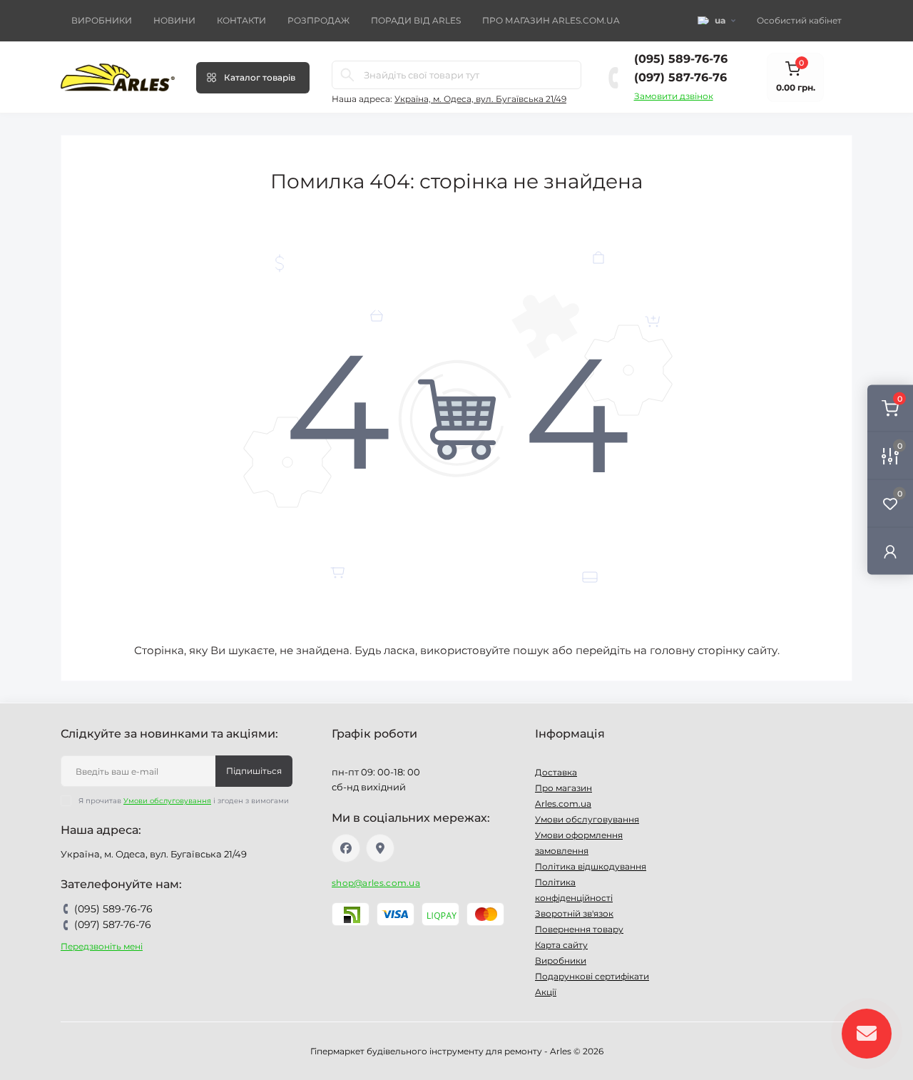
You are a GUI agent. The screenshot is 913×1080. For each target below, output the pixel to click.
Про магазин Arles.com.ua (551, 20)
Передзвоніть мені (102, 946)
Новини (174, 20)
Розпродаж (318, 20)
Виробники (101, 20)
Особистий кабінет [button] (799, 20)
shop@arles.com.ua (376, 882)
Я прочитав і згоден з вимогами (183, 800)
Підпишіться (254, 770)
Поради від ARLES (416, 20)
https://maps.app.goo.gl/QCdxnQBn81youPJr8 (380, 848)
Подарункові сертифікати (592, 976)
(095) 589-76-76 (681, 59)
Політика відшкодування (590, 866)
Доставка (556, 772)
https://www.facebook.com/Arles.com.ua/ (346, 848)
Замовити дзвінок (673, 96)
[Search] (347, 75)
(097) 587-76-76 (680, 77)
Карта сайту (561, 944)
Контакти (241, 20)
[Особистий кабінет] (890, 550)
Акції (545, 992)
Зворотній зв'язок (574, 913)
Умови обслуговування (167, 800)
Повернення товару (579, 929)
